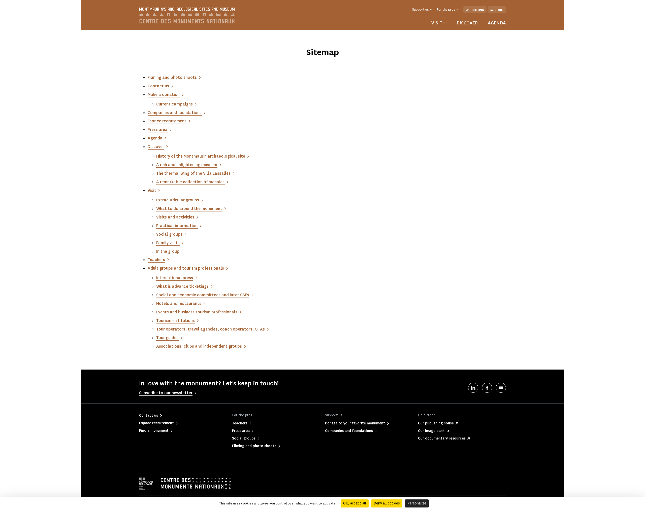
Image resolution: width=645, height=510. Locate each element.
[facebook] (487, 388)
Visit (152, 190)
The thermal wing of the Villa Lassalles (193, 173)
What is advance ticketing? (182, 286)
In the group (167, 251)
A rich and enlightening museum (186, 164)
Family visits (168, 242)
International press (174, 277)
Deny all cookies (387, 503)
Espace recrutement (167, 121)
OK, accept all (354, 503)
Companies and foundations (175, 112)
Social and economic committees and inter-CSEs (202, 295)
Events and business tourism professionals (196, 312)
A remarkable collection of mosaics (190, 182)
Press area (158, 129)
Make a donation (164, 94)
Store (499, 10)
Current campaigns (174, 104)
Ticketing (477, 10)
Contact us (158, 86)
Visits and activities (175, 217)
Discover (467, 23)
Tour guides (167, 337)
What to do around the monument (189, 208)
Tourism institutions (175, 320)
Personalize (416, 503)
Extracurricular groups (177, 200)
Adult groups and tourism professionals (186, 268)
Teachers (156, 259)
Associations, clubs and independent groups (199, 346)
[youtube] (501, 388)
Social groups (169, 234)
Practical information (177, 225)
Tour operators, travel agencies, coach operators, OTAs (210, 329)
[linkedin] (473, 388)
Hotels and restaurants (178, 303)
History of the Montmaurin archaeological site (200, 156)
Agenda (497, 23)
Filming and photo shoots (172, 77)
